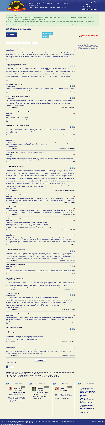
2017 (10, 373)
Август (35, 375)
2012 (63, 372)
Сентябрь (40, 375)
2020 (19, 373)
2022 (25, 373)
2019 (16, 373)
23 (44, 377)
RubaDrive (15, 387)
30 (58, 377)
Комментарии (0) (14, 59)
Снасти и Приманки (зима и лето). (88, 411)
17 (32, 377)
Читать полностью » (37, 398)
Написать (11, 35)
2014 (69, 372)
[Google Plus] (74, 50)
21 (40, 377)
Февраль (12, 375)
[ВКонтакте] (71, 50)
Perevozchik (72, 148)
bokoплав (39, 387)
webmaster (94, 422)
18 (34, 377)
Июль (31, 375)
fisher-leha (72, 107)
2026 (38, 373)
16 (30, 377)
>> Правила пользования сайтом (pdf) (86, 33)
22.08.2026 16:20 (85, 389)
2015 (73, 372)
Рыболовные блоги (55, 7)
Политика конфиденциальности (39, 422)
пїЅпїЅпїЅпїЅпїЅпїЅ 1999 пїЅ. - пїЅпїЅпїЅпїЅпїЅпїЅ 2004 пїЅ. (21, 372)
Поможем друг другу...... (86, 396)
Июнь (27, 375)
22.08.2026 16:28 (91, 387)
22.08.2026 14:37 (91, 395)
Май (24, 375)
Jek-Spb (73, 341)
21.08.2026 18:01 (85, 398)
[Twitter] (72, 50)
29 (56, 377)
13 (24, 377)
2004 (38, 372)
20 (38, 377)
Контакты (64, 7)
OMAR (73, 80)
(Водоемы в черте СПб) (18, 111)
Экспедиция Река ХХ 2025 (86, 388)
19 (36, 377)
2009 (54, 372)
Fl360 (74, 161)
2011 (60, 372)
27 (52, 377)
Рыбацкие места (44, 7)
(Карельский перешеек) (17, 139)
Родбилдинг (83, 395)
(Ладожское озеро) (19, 49)
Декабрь (54, 375)
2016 (7, 373)
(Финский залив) (17, 125)
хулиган (73, 229)
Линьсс (73, 309)
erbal (74, 59)
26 (50, 377)
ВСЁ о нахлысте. (84, 408)
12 (22, 377)
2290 (74, 289)
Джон (74, 214)
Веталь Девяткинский (70, 190)
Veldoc (73, 202)
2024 (32, 373)
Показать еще (40, 360)
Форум (36, 7)
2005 (41, 372)
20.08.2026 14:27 (90, 404)
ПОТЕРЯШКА (81, 36)
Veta (74, 273)
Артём (73, 244)
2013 (66, 372)
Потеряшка (45, 36)
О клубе (30, 7)
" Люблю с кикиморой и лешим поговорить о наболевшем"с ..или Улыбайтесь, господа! (40, 392)
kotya (74, 134)
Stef (74, 323)
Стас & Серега (71, 260)
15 (28, 377)
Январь (7, 375)
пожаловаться (67, 59)
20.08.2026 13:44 (85, 406)
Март (16, 375)
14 (26, 377)
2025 (35, 373)
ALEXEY (73, 355)
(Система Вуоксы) (14, 84)
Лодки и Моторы (84, 399)
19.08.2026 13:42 (85, 412)
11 (20, 377)
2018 (13, 373)
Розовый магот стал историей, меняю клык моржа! (19, 390)
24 (46, 377)
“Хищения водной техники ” (87, 405)
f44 (74, 121)
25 (48, 377)
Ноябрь (50, 375)
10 (18, 377)
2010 (57, 372)
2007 (48, 372)
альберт (73, 92)
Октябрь (45, 375)
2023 (29, 373)
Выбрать (34, 43)
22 (42, 377)
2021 (22, 373)
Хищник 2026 (83, 387)
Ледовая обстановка (47, 33)
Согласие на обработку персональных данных (12, 424)
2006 (45, 372)
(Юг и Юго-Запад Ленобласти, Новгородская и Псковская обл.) (25, 152)
